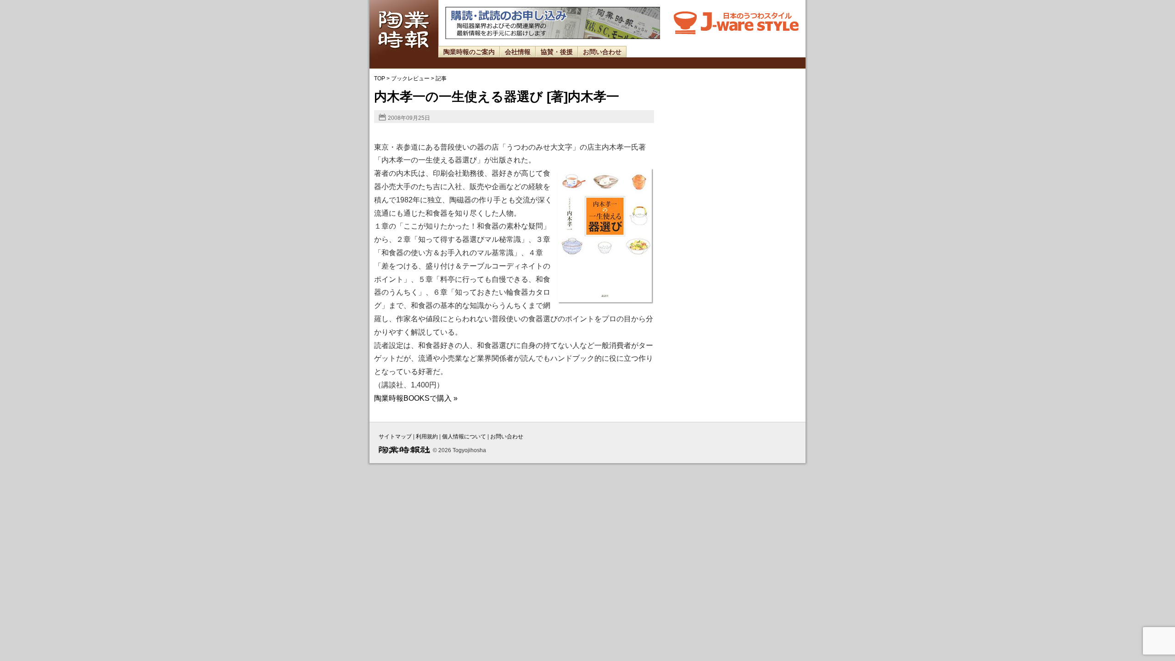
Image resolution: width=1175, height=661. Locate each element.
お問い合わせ (602, 52)
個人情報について (464, 436)
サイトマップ (395, 436)
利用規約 (427, 436)
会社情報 (518, 52)
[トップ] (404, 55)
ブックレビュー (410, 78)
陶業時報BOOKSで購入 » (416, 398)
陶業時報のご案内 (469, 52)
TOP (379, 78)
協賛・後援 (557, 52)
